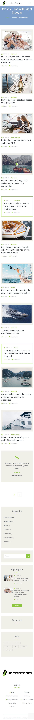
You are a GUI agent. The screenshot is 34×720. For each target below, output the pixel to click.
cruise (7, 642)
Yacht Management (12, 696)
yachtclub (8, 650)
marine (16, 642)
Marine (13, 287)
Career (12, 706)
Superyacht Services (12, 699)
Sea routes (14, 54)
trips (24, 646)
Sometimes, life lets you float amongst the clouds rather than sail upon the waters (17, 465)
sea (15, 646)
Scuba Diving (12, 703)
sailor (7, 646)
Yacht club (14, 244)
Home (12, 692)
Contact (28, 692)
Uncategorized (8, 537)
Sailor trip (14, 178)
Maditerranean (15, 434)
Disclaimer (27, 696)
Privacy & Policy (28, 703)
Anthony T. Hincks (17, 476)
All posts (17, 605)
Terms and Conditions (27, 699)
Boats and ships (15, 137)
